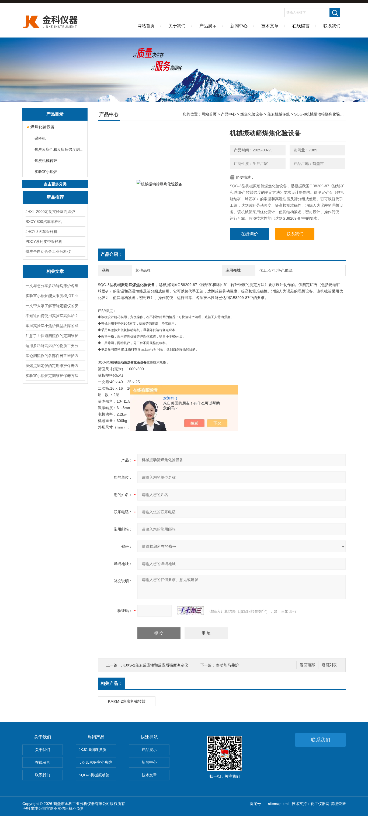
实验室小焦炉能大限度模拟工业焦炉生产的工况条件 (55, 296)
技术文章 (270, 25)
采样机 (40, 138)
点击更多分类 (55, 184)
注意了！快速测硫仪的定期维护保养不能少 (55, 336)
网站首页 (146, 25)
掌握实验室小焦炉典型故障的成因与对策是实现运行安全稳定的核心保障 (55, 326)
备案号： (257, 803)
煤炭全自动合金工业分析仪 (48, 251)
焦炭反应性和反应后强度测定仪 (59, 149)
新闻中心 (239, 25)
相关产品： (111, 683)
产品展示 (208, 25)
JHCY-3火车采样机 (41, 231)
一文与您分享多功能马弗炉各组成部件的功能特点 (55, 286)
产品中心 (228, 114)
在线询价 (249, 234)
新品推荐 (55, 197)
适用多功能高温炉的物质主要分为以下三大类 (55, 346)
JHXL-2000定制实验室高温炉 (50, 211)
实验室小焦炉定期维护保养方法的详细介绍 (55, 375)
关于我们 (177, 25)
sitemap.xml (278, 803)
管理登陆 (338, 803)
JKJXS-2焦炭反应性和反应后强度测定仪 (154, 665)
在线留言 (301, 25)
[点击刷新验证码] (190, 610)
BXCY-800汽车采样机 (44, 221)
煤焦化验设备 (42, 126)
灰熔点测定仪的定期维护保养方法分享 (55, 365)
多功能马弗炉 (227, 665)
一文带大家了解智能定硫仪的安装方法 (55, 306)
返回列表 (329, 665)
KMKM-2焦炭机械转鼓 (126, 701)
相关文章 (55, 271)
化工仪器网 (320, 803)
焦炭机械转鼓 (45, 160)
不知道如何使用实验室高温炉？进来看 (55, 316)
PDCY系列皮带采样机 (44, 241)
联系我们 (332, 25)
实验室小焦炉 (45, 171)
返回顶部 (307, 665)
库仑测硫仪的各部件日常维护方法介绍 (55, 355)
